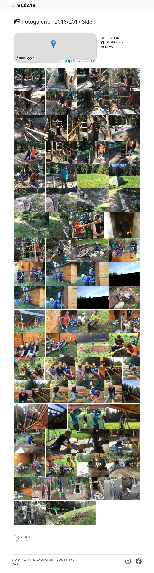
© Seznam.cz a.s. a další (82, 61)
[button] (53, 44)
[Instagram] (128, 562)
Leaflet (65, 61)
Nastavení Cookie (43, 559)
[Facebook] (138, 562)
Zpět (23, 537)
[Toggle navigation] (137, 5)
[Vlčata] (24, 5)
